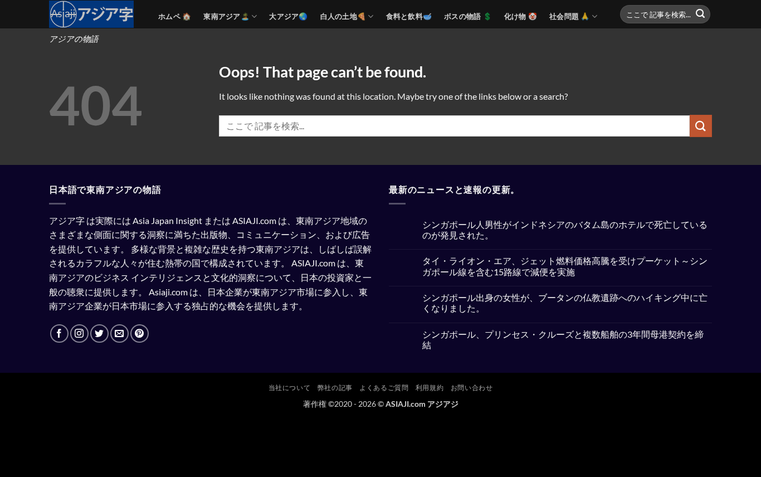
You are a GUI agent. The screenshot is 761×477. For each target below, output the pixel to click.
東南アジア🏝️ (226, 16)
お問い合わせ (472, 387)
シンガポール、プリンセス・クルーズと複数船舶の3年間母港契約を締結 (563, 339)
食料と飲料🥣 (409, 16)
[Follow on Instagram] (79, 333)
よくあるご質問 (383, 387)
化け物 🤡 (520, 16)
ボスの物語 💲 (468, 16)
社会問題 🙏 (569, 16)
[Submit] (700, 14)
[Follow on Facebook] (59, 333)
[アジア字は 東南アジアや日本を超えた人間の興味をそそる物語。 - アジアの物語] (95, 14)
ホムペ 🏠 (174, 16)
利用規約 (429, 387)
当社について (290, 387)
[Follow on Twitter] (99, 333)
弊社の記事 (335, 387)
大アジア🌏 (288, 16)
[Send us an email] (119, 333)
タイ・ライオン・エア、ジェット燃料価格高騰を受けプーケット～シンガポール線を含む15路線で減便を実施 (565, 265)
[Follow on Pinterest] (139, 333)
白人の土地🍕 (343, 16)
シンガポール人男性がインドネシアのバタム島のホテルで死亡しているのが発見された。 (565, 229)
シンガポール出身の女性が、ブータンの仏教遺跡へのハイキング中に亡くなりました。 (565, 302)
